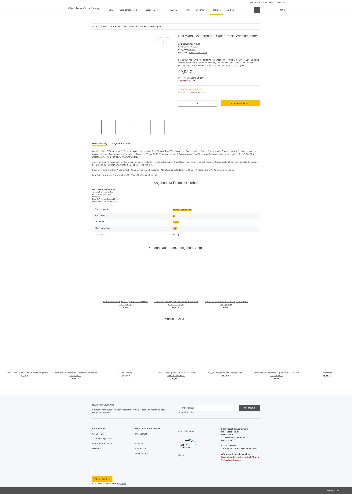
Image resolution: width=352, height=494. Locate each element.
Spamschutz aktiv (186, 412)
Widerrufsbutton (102, 479)
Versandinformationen (102, 443)
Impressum (140, 448)
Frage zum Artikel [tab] (121, 143)
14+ (174, 228)
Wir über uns (98, 433)
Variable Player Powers (182, 210)
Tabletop (192, 49)
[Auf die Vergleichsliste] (161, 40)
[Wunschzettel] (270, 10)
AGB (137, 438)
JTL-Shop (337, 490)
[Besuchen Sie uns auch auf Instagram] (95, 471)
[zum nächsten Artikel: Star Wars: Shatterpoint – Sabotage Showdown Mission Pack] (257, 26)
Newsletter (97, 448)
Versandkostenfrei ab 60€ (262, 2)
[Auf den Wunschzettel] (168, 40)
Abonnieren (249, 407)
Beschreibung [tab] (99, 143)
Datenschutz (141, 433)
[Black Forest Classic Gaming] (83, 8)
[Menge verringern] (181, 103)
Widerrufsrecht (142, 453)
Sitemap (139, 443)
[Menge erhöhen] (214, 103)
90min (175, 222)
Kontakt (281, 2)
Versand (200, 78)
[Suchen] (257, 10)
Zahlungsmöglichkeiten (103, 438)
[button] (265, 10)
